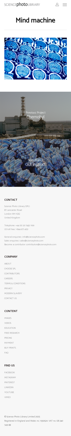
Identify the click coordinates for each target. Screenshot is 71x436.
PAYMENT (9, 343)
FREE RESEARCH (12, 333)
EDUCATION (10, 328)
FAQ (6, 353)
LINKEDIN (8, 387)
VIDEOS (7, 323)
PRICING (8, 338)
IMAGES (7, 318)
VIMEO (7, 397)
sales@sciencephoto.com (31, 241)
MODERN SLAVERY (13, 293)
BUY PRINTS (10, 348)
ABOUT (7, 264)
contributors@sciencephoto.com (41, 244)
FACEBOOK (9, 372)
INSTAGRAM (10, 377)
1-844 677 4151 (22, 229)
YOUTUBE (9, 392)
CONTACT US (10, 298)
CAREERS (8, 278)
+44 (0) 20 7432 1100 (25, 225)
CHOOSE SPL (10, 269)
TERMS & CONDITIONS (14, 283)
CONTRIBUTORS (12, 273)
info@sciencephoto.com (33, 237)
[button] (65, 4)
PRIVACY (8, 288)
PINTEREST (9, 382)
